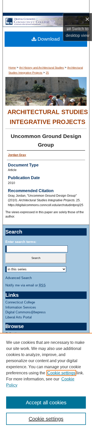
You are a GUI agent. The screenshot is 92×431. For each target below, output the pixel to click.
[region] (46, 382)
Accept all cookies (46, 402)
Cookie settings (61, 373)
